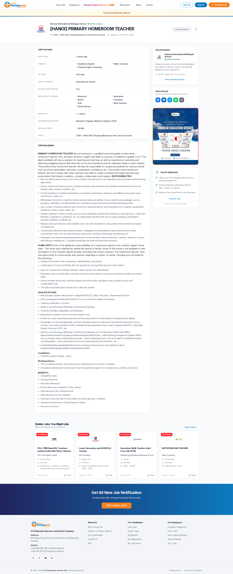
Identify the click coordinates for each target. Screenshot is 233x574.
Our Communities (95, 535)
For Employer (221, 5)
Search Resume (174, 539)
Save (69, 475)
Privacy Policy (175, 570)
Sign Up (186, 5)
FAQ (90, 543)
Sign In (201, 5)
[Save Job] (195, 29)
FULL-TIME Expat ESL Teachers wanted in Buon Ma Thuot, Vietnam (54, 449)
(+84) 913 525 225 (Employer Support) (47, 551)
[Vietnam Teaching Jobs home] (16, 4)
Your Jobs (172, 543)
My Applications (135, 539)
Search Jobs (133, 531)
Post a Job (172, 531)
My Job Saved (134, 543)
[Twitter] (169, 99)
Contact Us (92, 539)
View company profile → (175, 79)
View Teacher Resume (177, 535)
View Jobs (132, 527)
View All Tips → (175, 199)
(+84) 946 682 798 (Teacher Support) (47, 548)
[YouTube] (45, 558)
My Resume (133, 535)
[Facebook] (157, 99)
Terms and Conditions (193, 570)
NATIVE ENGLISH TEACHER (175, 448)
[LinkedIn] (163, 99)
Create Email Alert (116, 505)
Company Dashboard (177, 527)
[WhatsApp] (175, 99)
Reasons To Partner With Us (100, 531)
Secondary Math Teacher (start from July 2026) (135, 449)
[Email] (181, 99)
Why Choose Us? (95, 527)
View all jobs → (191, 427)
